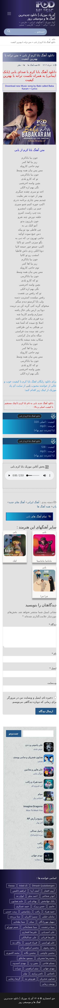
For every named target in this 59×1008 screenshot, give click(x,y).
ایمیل (53, 668)
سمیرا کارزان (31, 916)
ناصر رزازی (37, 973)
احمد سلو (33, 895)
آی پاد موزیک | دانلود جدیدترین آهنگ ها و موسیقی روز (37, 16)
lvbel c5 (23, 885)
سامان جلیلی (48, 916)
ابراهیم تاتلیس (19, 890)
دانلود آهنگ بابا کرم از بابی (29, 416)
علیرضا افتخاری (29, 932)
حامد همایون (17, 901)
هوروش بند (30, 978)
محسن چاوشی (47, 952)
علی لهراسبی (48, 942)
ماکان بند (16, 942)
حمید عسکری (22, 906)
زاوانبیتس (25, 911)
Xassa (11, 885)
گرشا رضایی (14, 978)
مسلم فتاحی (48, 963)
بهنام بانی (32, 901)
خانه (53, 39)
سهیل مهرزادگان (47, 921)
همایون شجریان (47, 978)
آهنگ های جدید (17, 502)
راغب (37, 911)
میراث (18, 968)
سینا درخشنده (48, 927)
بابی (28, 385)
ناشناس (51, 973)
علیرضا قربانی (48, 937)
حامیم (52, 906)
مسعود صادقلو (26, 958)
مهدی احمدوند (19, 963)
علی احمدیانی (48, 932)
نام (54, 653)
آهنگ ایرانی (33, 502)
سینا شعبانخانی (30, 927)
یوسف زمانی (48, 983)
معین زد (34, 963)
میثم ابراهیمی (32, 968)
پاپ (54, 506)
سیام (32, 921)
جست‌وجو (13, 733)
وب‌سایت (52, 683)
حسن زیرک (39, 906)
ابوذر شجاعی (48, 895)
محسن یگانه (30, 952)
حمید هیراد (50, 911)
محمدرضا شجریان (46, 958)
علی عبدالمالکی (28, 937)
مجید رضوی (49, 947)
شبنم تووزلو (12, 927)
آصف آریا (34, 890)
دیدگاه (53, 624)
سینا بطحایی (19, 921)
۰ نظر (20, 65)
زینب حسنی (11, 911)
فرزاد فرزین (31, 942)
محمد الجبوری (13, 952)
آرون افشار (49, 890)
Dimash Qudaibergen (43, 885)
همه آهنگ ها (33, 65)
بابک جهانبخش (48, 901)
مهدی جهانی (49, 968)
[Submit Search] (9, 31)
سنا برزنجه (15, 916)
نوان (25, 973)
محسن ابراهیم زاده (29, 947)
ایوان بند (20, 895)
